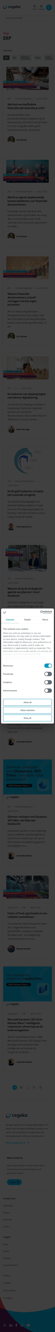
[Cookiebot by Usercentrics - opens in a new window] (40, 612)
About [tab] (45, 619)
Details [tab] (27, 619)
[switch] (48, 674)
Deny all (27, 718)
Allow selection (27, 710)
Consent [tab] (10, 619)
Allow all (27, 702)
